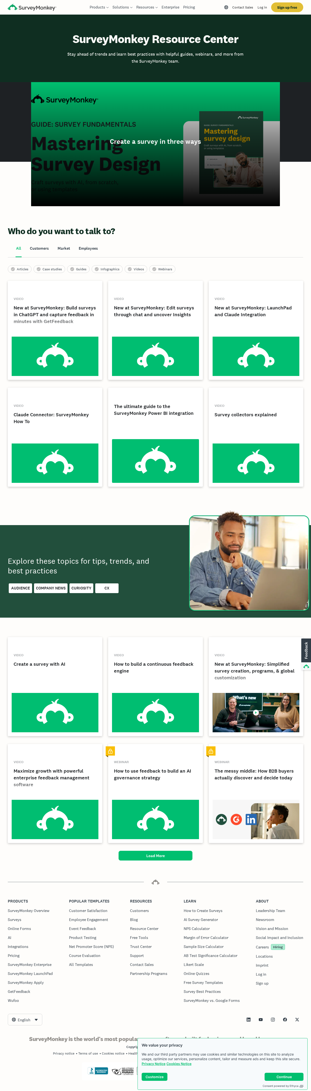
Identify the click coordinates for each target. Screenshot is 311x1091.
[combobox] (25, 1019)
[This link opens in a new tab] (248, 1019)
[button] (305, 654)
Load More (155, 855)
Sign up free (287, 7)
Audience (20, 588)
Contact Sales (242, 7)
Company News (51, 588)
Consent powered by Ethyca (280, 1086)
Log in (262, 7)
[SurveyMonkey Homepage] (32, 7)
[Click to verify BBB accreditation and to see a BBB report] (98, 1073)
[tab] (19, 248)
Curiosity (81, 588)
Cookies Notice (178, 1064)
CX (106, 588)
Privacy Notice (153, 1064)
